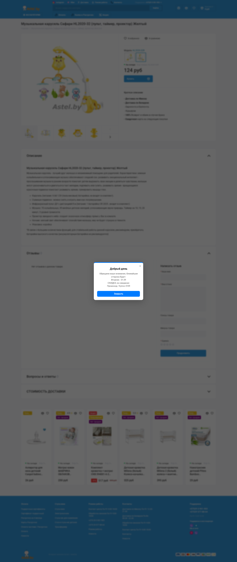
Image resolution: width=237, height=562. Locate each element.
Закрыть (118, 293)
